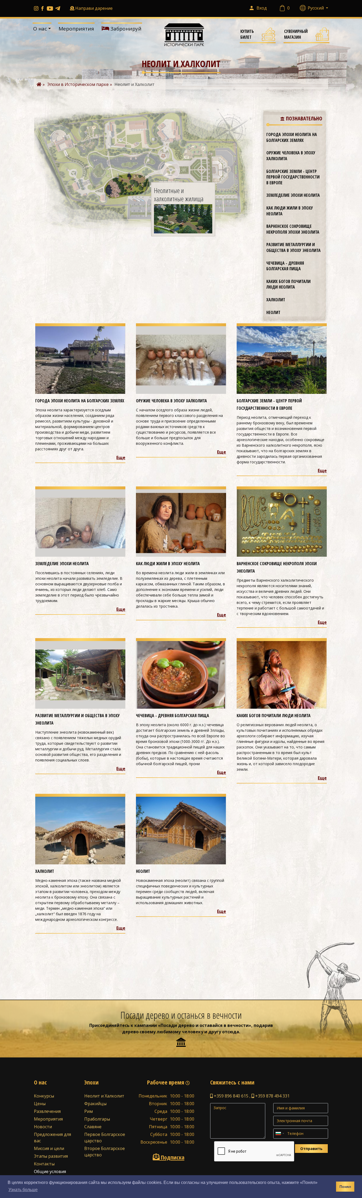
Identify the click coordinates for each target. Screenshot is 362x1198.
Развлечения (47, 1111)
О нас (40, 28)
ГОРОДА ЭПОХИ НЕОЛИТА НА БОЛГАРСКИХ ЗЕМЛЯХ (291, 137)
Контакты (44, 1164)
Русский (316, 8)
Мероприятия (76, 28)
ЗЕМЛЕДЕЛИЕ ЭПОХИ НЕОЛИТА (293, 195)
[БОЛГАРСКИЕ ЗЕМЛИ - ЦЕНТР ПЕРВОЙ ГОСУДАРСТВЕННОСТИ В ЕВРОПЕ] (282, 360)
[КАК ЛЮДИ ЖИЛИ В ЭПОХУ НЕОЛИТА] (181, 522)
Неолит (273, 312)
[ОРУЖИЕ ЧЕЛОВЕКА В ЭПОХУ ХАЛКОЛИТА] (181, 360)
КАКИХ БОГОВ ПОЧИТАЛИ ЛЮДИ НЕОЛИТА (288, 284)
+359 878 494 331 (272, 1096)
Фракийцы (95, 1103)
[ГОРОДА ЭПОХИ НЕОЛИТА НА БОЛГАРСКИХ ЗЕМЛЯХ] (80, 360)
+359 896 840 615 (230, 1096)
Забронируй (125, 28)
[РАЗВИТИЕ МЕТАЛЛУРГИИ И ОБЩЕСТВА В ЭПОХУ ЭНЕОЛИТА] (80, 674)
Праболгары (97, 1119)
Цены (40, 1103)
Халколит (275, 300)
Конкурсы (44, 1096)
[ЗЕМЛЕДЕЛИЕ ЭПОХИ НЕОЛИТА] (80, 522)
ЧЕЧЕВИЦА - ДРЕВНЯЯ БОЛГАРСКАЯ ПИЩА (285, 266)
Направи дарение (94, 8)
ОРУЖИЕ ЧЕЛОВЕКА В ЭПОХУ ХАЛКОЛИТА (290, 156)
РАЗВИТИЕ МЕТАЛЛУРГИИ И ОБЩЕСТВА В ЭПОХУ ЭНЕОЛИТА (293, 247)
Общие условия (50, 1171)
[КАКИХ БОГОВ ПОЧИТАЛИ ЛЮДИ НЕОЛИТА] (282, 674)
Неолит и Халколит (104, 1096)
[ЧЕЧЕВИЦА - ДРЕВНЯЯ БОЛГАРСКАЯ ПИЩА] (181, 674)
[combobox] (279, 1133)
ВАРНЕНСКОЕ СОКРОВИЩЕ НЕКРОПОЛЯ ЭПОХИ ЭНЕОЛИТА (292, 229)
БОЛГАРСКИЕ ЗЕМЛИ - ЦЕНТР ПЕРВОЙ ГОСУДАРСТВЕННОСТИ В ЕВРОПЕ (293, 177)
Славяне (92, 1127)
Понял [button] (345, 1186)
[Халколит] (80, 830)
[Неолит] (181, 830)
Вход (262, 8)
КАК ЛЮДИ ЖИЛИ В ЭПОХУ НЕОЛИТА (289, 211)
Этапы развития (51, 1156)
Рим (88, 1111)
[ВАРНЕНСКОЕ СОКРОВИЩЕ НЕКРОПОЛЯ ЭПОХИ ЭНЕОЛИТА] (282, 522)
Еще (120, 457)
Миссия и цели (49, 1148)
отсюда (230, 1032)
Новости (43, 1127)
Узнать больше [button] (23, 1189)
